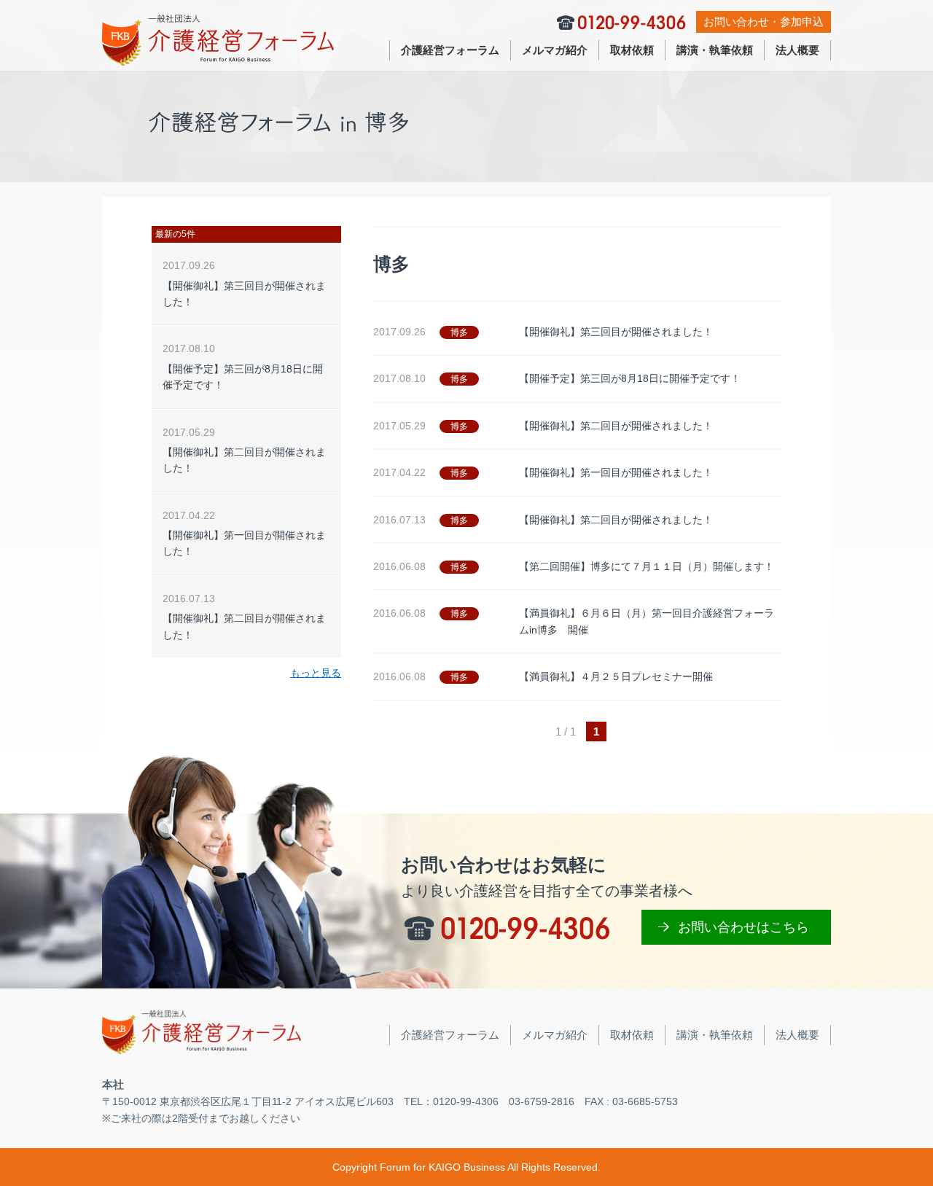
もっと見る (315, 673)
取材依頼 (632, 50)
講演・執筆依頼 (714, 50)
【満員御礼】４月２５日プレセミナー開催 (616, 676)
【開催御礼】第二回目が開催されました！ (616, 426)
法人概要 (797, 50)
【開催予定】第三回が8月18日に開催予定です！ (630, 378)
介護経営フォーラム (450, 50)
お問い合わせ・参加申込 (763, 21)
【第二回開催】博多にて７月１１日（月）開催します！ (646, 566)
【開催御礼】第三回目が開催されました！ (616, 332)
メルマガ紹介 (554, 50)
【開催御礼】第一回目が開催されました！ (616, 472)
